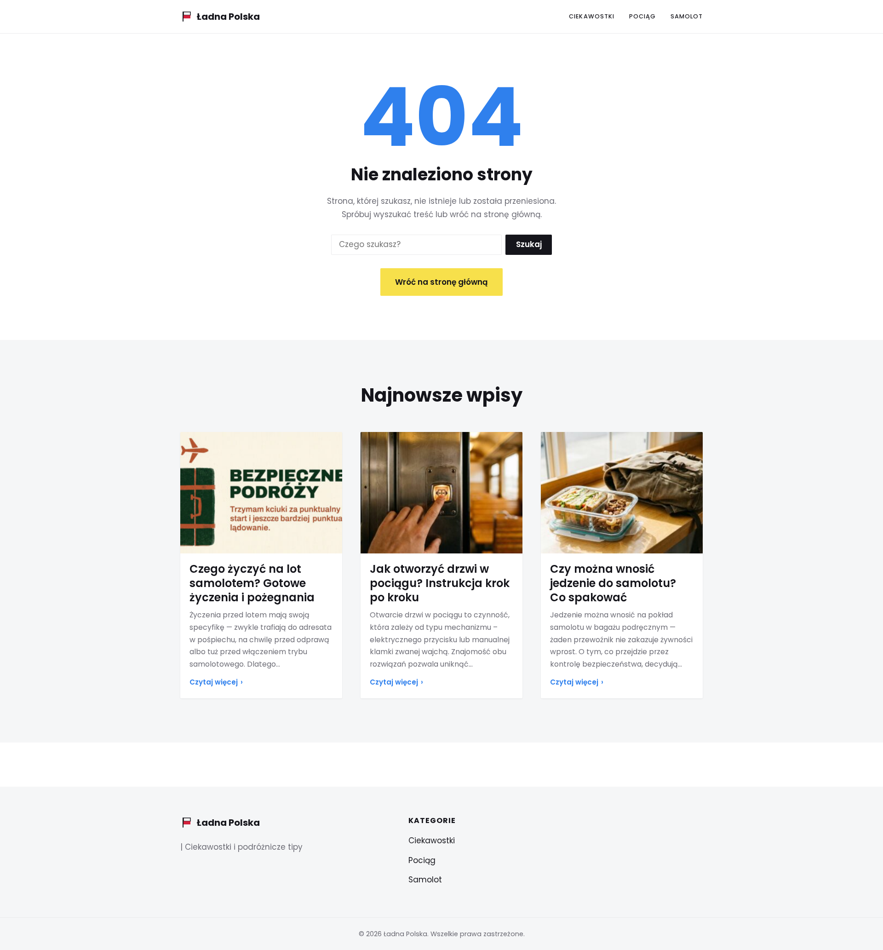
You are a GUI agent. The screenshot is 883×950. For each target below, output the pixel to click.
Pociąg (642, 16)
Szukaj (529, 244)
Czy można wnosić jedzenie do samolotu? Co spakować (613, 583)
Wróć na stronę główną (441, 282)
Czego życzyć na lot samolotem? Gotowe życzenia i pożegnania (252, 583)
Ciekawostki (591, 16)
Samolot (687, 16)
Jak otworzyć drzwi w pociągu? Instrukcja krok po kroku (440, 583)
